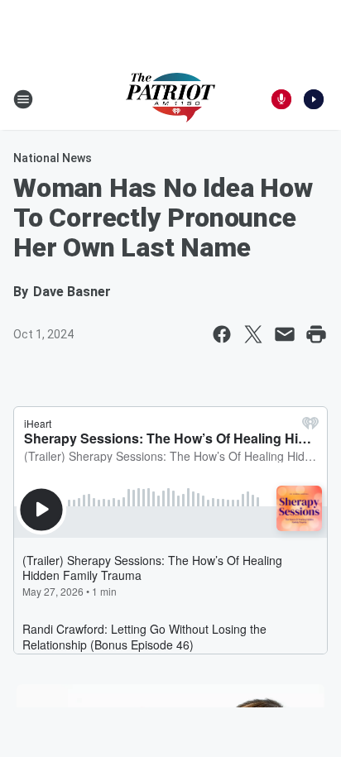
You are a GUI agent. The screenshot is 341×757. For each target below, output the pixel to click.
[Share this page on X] (253, 334)
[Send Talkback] (281, 99)
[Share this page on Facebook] (221, 334)
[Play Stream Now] (314, 99)
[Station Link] (170, 99)
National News (52, 158)
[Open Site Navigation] (23, 99)
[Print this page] (316, 334)
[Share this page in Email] (284, 334)
